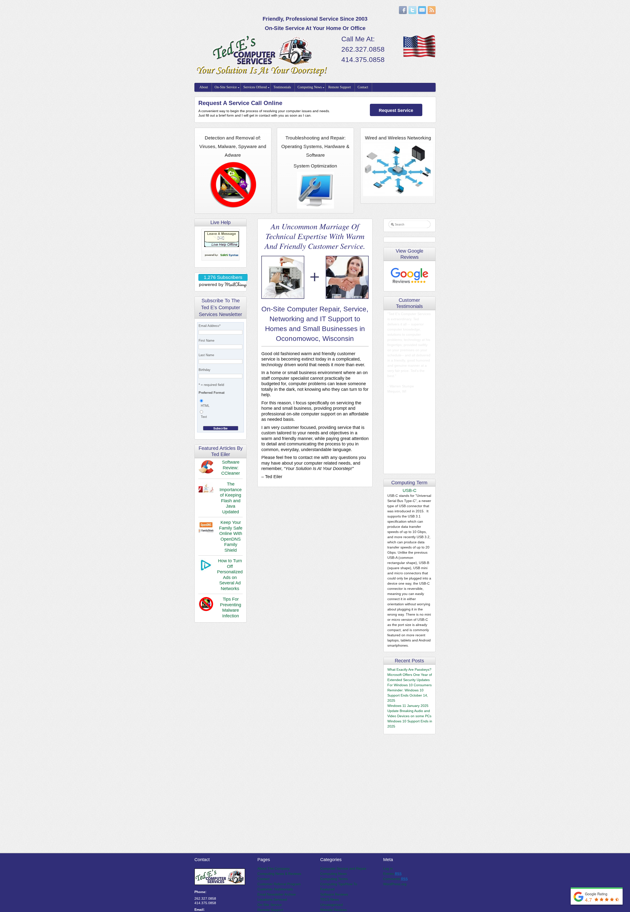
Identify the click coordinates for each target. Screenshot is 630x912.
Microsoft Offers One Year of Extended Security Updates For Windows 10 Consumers (409, 680)
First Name (206, 340)
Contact (363, 87)
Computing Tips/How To (338, 884)
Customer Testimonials (275, 889)
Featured (327, 889)
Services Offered (255, 87)
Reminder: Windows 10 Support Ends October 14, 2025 (407, 695)
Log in (388, 868)
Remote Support (339, 87)
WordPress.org (395, 884)
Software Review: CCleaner (230, 468)
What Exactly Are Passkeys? (409, 669)
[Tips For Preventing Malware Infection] (206, 604)
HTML (205, 406)
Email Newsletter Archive (276, 894)
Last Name (206, 355)
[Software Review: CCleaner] (206, 467)
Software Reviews (334, 894)
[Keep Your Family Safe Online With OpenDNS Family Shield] (206, 528)
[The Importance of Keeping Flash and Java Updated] (206, 489)
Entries (392, 874)
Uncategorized (331, 905)
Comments (395, 879)
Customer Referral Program (279, 884)
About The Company (273, 868)
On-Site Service (226, 87)
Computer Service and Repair (343, 868)
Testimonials (282, 87)
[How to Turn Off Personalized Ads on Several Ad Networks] (205, 566)
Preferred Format (211, 393)
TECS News (329, 899)
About (203, 87)
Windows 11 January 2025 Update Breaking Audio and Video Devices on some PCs (409, 711)
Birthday (204, 370)
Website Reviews (333, 910)
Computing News (310, 87)
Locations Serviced (272, 899)
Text (204, 417)
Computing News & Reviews (279, 874)
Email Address (209, 326)
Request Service (396, 110)
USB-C (409, 490)
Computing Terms (334, 879)
